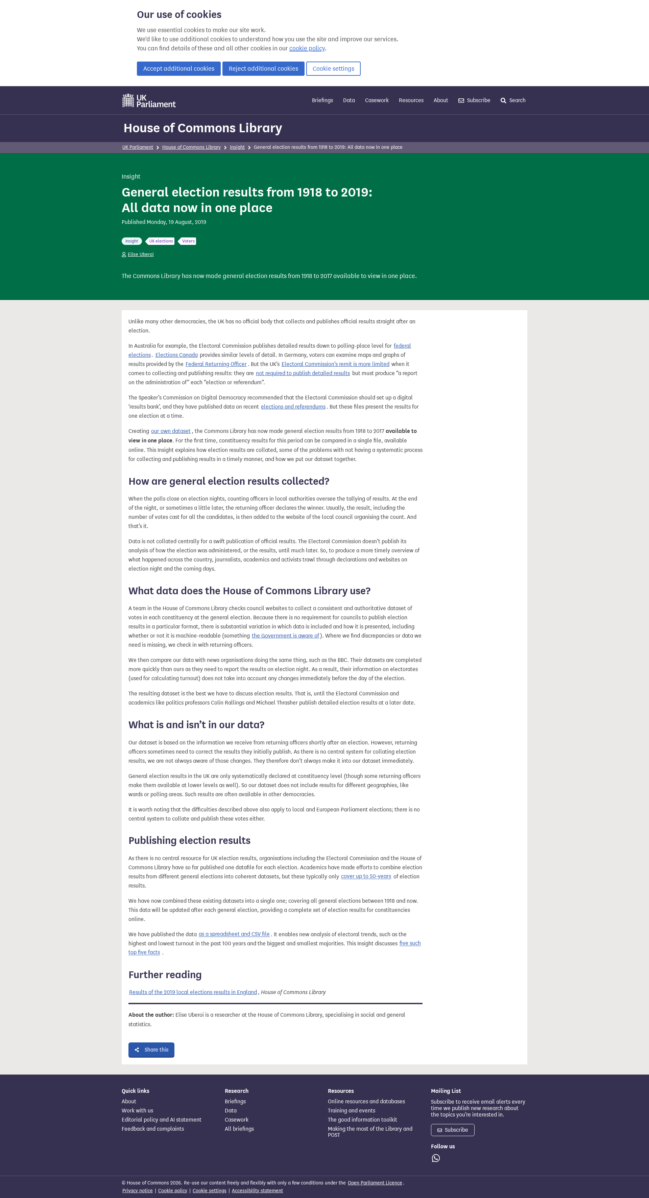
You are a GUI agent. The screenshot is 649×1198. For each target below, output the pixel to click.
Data (349, 100)
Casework (377, 100)
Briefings (322, 100)
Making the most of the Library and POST (370, 1132)
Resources (411, 100)
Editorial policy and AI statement (161, 1120)
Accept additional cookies (178, 68)
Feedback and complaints (153, 1129)
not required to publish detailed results (303, 373)
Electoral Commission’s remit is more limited (335, 364)
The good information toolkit (362, 1120)
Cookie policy (172, 1191)
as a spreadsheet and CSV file (234, 934)
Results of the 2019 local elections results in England (193, 992)
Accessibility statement (257, 1191)
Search (517, 100)
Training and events (351, 1111)
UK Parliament (137, 147)
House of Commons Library (202, 128)
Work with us (137, 1111)
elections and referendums (293, 407)
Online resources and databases (366, 1102)
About (441, 100)
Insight (237, 147)
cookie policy (307, 48)
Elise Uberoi (141, 254)
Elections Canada (176, 355)
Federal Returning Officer (216, 364)
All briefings (239, 1129)
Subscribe (478, 100)
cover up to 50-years (366, 876)
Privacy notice (137, 1191)
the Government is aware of (285, 635)
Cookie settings (333, 68)
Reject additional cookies (263, 68)
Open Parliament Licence (375, 1183)
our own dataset (171, 431)
